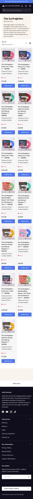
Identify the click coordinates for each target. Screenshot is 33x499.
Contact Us (5, 437)
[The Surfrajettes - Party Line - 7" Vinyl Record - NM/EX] (25, 55)
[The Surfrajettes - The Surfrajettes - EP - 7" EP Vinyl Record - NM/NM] (25, 233)
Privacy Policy (6, 448)
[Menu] (30, 6)
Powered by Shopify (18, 494)
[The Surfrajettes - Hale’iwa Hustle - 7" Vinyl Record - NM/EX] (25, 97)
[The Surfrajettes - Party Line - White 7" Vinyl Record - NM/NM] (8, 279)
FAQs (4, 430)
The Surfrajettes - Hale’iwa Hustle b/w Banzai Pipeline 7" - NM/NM (7, 111)
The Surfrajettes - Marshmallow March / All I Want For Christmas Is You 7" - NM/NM (7, 200)
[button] (26, 6)
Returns (4, 426)
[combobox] (16, 10)
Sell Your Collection (8, 434)
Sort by (4, 42)
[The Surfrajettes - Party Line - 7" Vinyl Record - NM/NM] (8, 55)
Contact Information (8, 459)
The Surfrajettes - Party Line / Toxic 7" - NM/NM (7, 66)
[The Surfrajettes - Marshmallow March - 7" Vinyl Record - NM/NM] (8, 186)
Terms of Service (7, 455)
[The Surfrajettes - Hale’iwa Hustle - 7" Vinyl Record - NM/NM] (8, 97)
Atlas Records (9, 494)
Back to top (16, 383)
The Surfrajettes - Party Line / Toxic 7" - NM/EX (24, 67)
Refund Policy (6, 451)
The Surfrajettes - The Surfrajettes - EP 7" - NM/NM (24, 244)
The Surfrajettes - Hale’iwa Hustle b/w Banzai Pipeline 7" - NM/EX (24, 111)
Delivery (5, 423)
